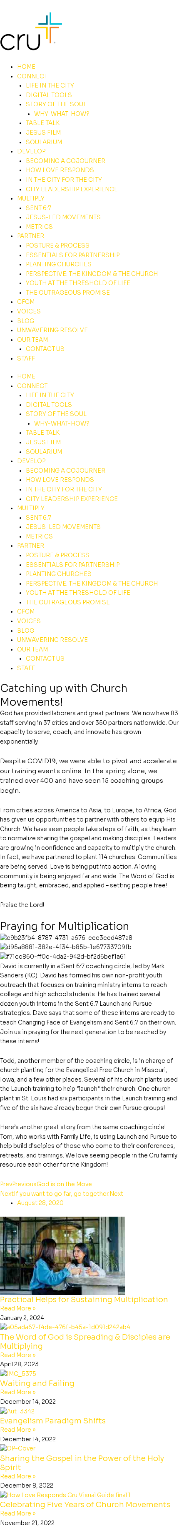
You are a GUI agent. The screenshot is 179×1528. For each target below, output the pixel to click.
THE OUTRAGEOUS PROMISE (68, 292)
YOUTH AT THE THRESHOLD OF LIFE (78, 283)
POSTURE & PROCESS (58, 245)
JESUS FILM (43, 132)
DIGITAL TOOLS (49, 95)
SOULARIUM (44, 142)
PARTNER (30, 236)
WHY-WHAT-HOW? (62, 114)
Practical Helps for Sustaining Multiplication (84, 1299)
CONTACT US (45, 349)
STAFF (26, 358)
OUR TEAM (32, 339)
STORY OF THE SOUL (56, 104)
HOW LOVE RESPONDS (60, 170)
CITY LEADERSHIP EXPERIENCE (72, 189)
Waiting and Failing (37, 1383)
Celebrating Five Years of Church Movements (85, 1504)
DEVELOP (31, 151)
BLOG (25, 321)
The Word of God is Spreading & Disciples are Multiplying (85, 1341)
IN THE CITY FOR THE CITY (64, 179)
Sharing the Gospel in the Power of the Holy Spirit (82, 1462)
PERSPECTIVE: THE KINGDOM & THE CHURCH (92, 274)
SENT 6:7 (38, 208)
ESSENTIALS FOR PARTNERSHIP (72, 255)
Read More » (18, 1308)
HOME (26, 66)
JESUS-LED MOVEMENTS (63, 217)
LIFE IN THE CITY (50, 85)
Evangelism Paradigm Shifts (53, 1420)
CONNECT (32, 76)
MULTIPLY (31, 198)
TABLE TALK (43, 123)
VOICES (29, 311)
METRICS (39, 226)
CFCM (26, 302)
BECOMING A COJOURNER (65, 161)
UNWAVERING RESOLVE (52, 330)
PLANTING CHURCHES (59, 264)
